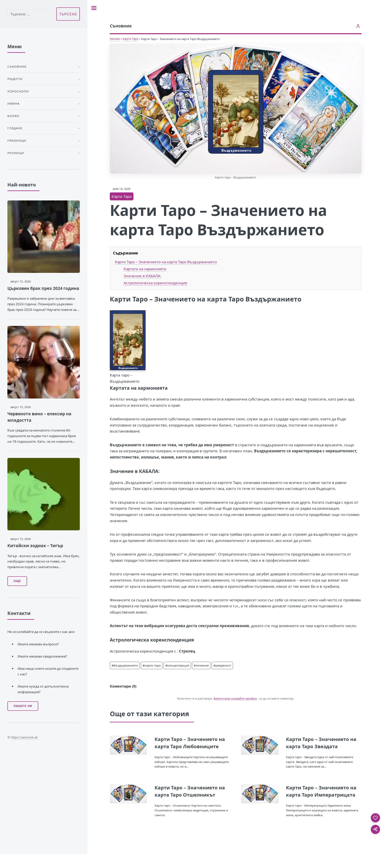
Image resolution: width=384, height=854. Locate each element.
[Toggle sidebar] (93, 8)
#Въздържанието (125, 665)
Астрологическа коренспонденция (155, 282)
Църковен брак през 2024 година (43, 288)
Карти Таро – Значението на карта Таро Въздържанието (166, 261)
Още (17, 581)
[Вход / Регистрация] (358, 25)
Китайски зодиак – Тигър (35, 545)
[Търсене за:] (31, 14)
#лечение (201, 665)
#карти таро (152, 665)
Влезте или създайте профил (235, 698)
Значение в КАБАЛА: (142, 275)
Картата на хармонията (145, 268)
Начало (115, 39)
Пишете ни (23, 706)
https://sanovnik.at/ (24, 737)
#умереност (222, 665)
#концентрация (177, 665)
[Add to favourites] (375, 817)
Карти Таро (130, 39)
